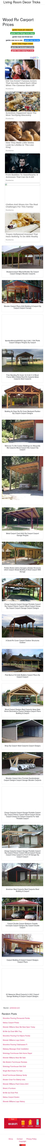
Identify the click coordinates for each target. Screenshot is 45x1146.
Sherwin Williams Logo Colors (13, 1040)
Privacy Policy (31, 1139)
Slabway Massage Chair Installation (16, 1049)
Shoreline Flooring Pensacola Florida (16, 1018)
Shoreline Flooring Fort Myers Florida (16, 1036)
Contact (19, 1139)
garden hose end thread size (22, 37)
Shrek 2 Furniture (9, 1088)
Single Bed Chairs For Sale (12, 1071)
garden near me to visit (14, 40)
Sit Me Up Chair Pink (10, 1092)
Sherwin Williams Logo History (14, 1101)
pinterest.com (15, 1008)
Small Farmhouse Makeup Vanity (15, 1075)
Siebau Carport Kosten (11, 1097)
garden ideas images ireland (22, 44)
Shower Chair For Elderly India (14, 1079)
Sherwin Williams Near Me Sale (14, 1057)
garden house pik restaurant (22, 30)
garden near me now (31, 40)
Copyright (22, 1141)
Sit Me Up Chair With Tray (12, 1031)
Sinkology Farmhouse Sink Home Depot (17, 1053)
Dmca (11, 1139)
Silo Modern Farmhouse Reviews (15, 1062)
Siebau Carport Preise (11, 1022)
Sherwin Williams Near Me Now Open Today (19, 1027)
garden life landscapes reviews (23, 47)
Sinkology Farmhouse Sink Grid (14, 1066)
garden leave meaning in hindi (22, 50)
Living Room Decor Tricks (21, 2)
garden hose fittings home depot (22, 33)
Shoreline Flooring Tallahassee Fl (15, 1044)
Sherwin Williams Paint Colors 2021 (16, 1084)
